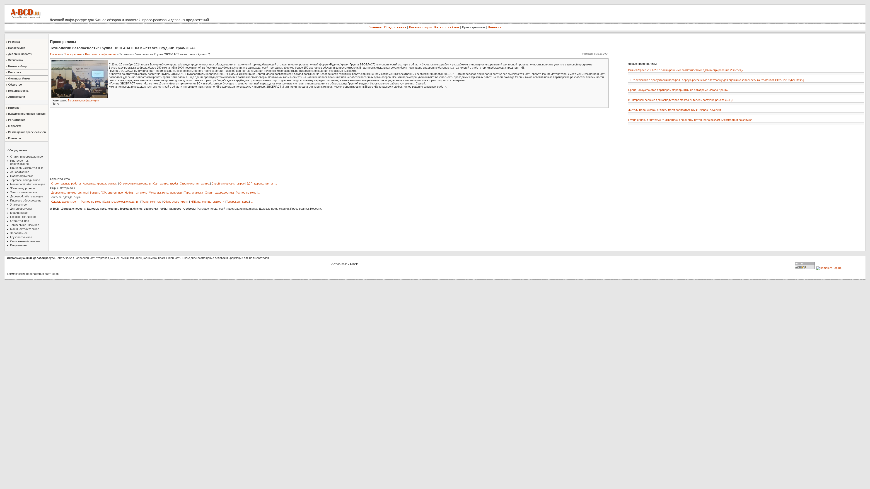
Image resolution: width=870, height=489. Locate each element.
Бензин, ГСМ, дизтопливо (106, 192)
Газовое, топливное (23, 216)
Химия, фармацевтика (219, 192)
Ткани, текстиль (151, 201)
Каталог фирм (420, 27)
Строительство (60, 179)
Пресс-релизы (473, 27)
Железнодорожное (22, 188)
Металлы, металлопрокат (165, 192)
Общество (15, 84)
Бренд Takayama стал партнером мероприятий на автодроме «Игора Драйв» (678, 90)
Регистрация (16, 120)
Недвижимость (18, 90)
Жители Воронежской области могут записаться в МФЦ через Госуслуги (674, 110)
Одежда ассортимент (65, 201)
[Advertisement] (692, 47)
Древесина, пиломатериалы (69, 192)
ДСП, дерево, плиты (260, 183)
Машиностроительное (24, 229)
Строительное (19, 221)
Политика (14, 72)
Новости (495, 27)
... (276, 183)
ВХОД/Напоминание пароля (27, 113)
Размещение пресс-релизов (27, 132)
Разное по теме (246, 192)
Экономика (15, 60)
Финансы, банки (19, 78)
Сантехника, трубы (165, 183)
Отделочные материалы (135, 183)
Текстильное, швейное (24, 225)
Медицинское (19, 212)
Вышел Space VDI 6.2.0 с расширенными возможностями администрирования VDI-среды (686, 70)
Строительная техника (195, 183)
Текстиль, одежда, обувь (65, 197)
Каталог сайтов (446, 27)
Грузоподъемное (21, 237)
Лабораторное (19, 172)
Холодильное (19, 233)
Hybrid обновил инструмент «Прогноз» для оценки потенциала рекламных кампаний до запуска (690, 120)
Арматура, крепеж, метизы (100, 183)
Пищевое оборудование (25, 200)
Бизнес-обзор (17, 66)
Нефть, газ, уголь (136, 192)
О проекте (15, 126)
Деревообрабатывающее (26, 196)
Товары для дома (237, 201)
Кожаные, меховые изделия (121, 201)
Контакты (14, 138)
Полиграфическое (22, 176)
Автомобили (16, 96)
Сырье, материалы (62, 188)
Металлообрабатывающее (27, 184)
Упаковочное (18, 204)
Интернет (14, 107)
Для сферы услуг (21, 208)
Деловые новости (20, 54)
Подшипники (18, 245)
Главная (375, 27)
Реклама (14, 41)
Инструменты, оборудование (19, 162)
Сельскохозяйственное (25, 241)
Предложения (395, 27)
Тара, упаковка (193, 192)
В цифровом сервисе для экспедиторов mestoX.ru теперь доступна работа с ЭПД (680, 100)
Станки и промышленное (26, 156)
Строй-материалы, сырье (228, 183)
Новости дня (16, 48)
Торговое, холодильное (25, 180)
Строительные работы (66, 183)
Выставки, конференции (100, 54)
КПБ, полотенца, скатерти (207, 201)
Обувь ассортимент (175, 201)
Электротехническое (23, 192)
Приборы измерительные (27, 168)
